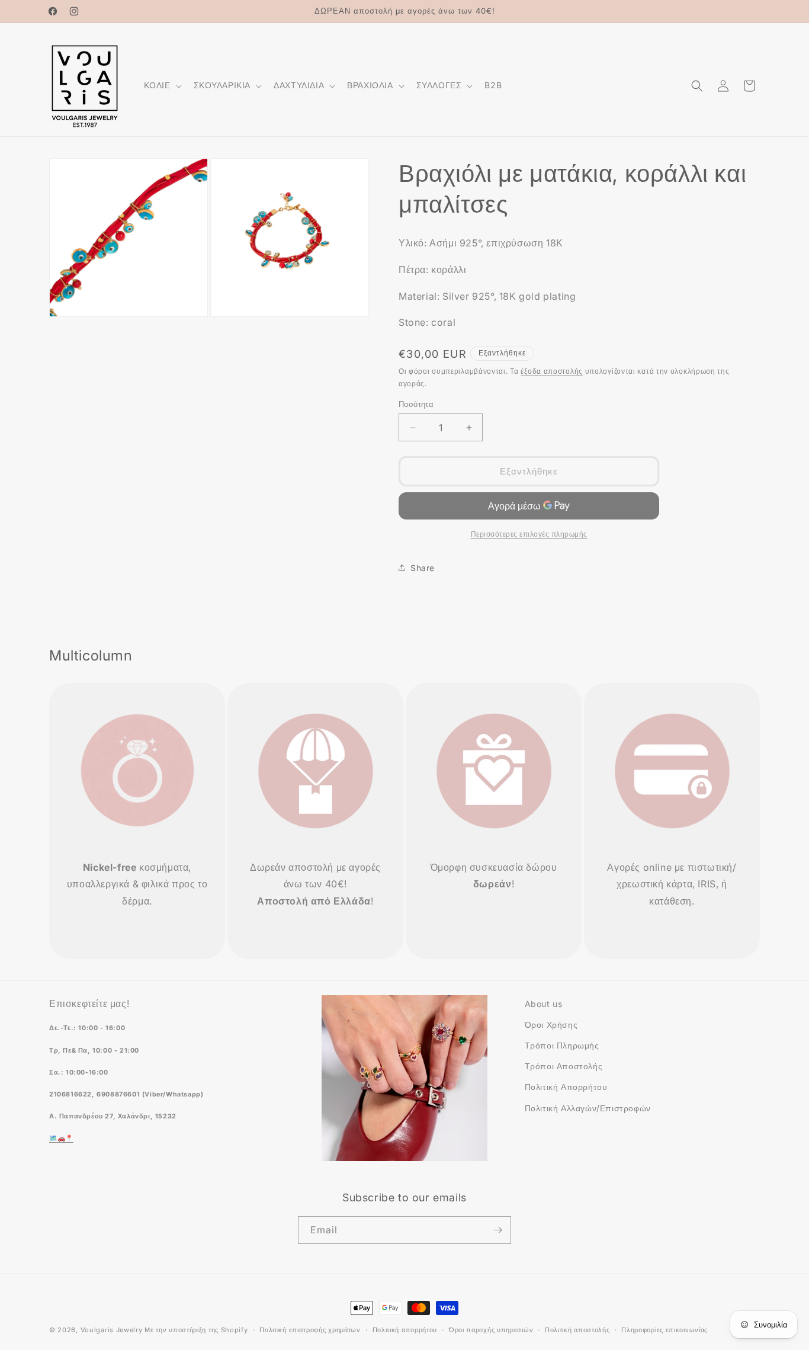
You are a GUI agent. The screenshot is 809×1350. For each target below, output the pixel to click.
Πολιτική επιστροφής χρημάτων (310, 1330)
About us (544, 1004)
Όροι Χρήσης (551, 1024)
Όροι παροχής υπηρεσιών (491, 1330)
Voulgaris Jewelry (112, 1330)
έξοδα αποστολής (552, 371)
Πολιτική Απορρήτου (566, 1087)
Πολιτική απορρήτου (405, 1330)
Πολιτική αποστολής (577, 1330)
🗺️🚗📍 (61, 1138)
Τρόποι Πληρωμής (562, 1045)
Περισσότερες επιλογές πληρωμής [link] (529, 534)
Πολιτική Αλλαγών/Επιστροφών (588, 1108)
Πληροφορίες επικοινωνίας (664, 1330)
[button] (162, 85)
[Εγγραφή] (497, 1230)
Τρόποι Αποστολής (564, 1066)
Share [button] (422, 568)
